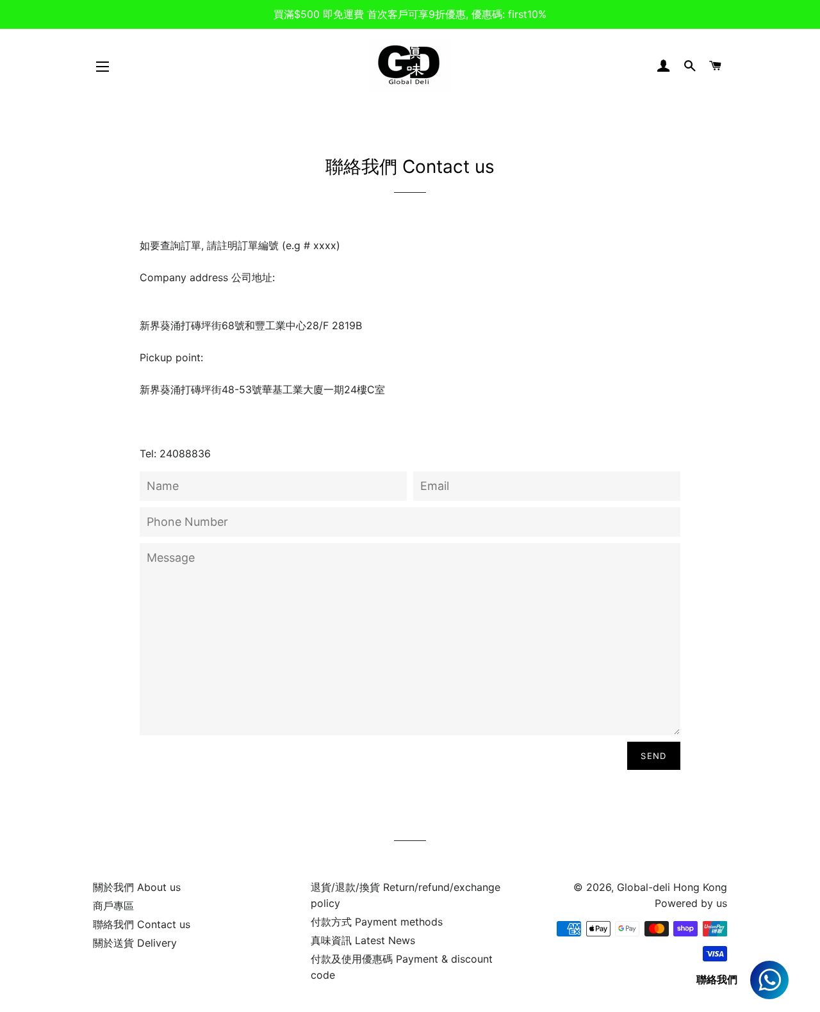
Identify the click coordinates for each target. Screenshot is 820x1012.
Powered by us (691, 903)
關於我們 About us (137, 887)
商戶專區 (113, 905)
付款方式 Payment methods (377, 921)
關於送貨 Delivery (135, 942)
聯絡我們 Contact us (141, 924)
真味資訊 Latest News (363, 940)
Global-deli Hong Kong (672, 887)
